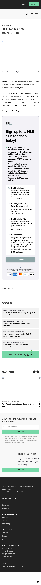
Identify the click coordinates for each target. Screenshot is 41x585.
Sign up (20, 432)
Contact (4, 520)
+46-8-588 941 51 (8, 556)
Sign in (23, 4)
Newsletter (6, 508)
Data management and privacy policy (15, 566)
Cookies (4, 563)
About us (5, 517)
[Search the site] (27, 14)
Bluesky (5, 536)
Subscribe (34, 4)
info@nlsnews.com (8, 554)
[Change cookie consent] (38, 582)
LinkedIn (5, 533)
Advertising (6, 524)
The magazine (7, 502)
